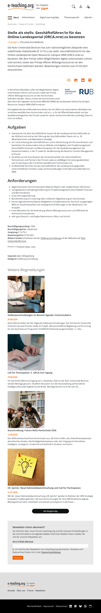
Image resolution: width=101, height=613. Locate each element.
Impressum (48, 606)
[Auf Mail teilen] (75, 80)
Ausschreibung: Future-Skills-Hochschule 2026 (32, 430)
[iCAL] (90, 606)
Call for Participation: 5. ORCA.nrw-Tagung (30, 372)
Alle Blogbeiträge (50, 511)
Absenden (18, 558)
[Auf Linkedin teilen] (82, 80)
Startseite (12, 24)
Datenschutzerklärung (50, 552)
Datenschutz (61, 606)
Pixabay (27, 247)
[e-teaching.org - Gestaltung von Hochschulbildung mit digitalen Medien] (28, 5)
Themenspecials (71, 17)
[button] (15, 18)
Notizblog (40, 24)
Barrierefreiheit (34, 606)
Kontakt (11, 590)
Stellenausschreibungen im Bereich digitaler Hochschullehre (39, 315)
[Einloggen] (81, 6)
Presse (30, 590)
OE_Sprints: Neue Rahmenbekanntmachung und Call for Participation (44, 487)
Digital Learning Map (49, 17)
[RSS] (85, 606)
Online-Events (28, 17)
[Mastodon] (75, 606)
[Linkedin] (70, 606)
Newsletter (40, 590)
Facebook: (20, 247)
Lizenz (33, 247)
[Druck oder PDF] (68, 80)
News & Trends (26, 24)
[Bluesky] (80, 606)
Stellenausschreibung (51, 238)
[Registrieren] (88, 6)
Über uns (21, 590)
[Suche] (73, 6)
